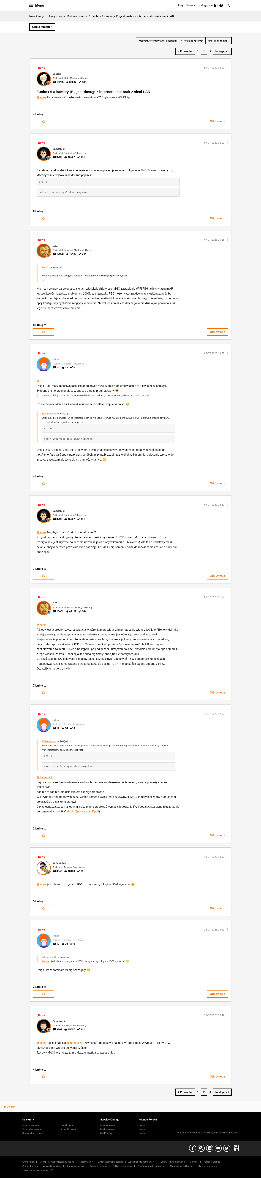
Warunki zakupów (98, 1166)
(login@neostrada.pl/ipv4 (83, 811)
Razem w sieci (86, 1162)
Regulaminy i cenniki (32, 1133)
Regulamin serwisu (75, 1166)
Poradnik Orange (211, 1162)
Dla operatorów (107, 1125)
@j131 (41, 380)
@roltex (41, 97)
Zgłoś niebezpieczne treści (141, 1162)
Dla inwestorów (107, 1129)
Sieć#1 (42, 1162)
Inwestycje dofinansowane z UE (37, 1170)
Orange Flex (28, 1162)
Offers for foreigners (207, 1166)
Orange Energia (30, 1166)
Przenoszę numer (30, 1125)
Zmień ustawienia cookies (110, 1162)
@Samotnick (49, 413)
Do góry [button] (11, 1106)
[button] (228, 68)
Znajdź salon (66, 1125)
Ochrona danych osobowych (151, 1166)
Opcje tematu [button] (41, 26)
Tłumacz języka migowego (172, 1162)
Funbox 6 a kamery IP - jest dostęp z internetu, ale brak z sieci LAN (93, 92)
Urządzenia (55, 16)
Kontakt (142, 1129)
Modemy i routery (77, 16)
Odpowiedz (217, 121)
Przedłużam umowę (32, 1129)
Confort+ (194, 1162)
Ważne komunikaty (52, 1166)
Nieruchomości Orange (181, 1166)
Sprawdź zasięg (68, 1129)
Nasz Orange (37, 16)
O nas (142, 1125)
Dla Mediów (106, 1133)
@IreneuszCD (50, 957)
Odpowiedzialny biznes (62, 1162)
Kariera (142, 1133)
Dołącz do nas (186, 5)
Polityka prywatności (122, 1166)
